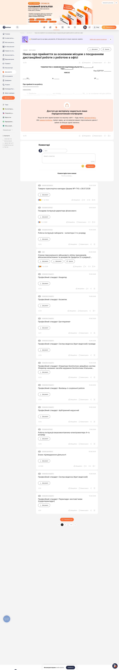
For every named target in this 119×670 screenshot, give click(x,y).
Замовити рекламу (108, 2)
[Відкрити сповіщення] (89, 27)
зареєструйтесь (46, 120)
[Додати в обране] (94, 244)
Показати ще (68, 519)
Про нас (6, 147)
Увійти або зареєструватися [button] (98, 39)
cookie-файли (60, 667)
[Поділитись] (91, 244)
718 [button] (71, 524)
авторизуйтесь (90, 117)
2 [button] (65, 524)
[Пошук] (17, 27)
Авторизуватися (67, 127)
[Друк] (79, 62)
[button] (75, 524)
